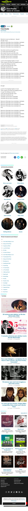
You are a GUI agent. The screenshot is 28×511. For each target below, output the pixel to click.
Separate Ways (6, 287)
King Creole (5, 274)
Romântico (9, 10)
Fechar (14, 503)
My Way (4, 250)
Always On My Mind (7, 243)
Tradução (8, 26)
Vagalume (6, 1)
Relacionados (16, 13)
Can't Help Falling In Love (8, 241)
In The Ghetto (6, 270)
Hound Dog (5, 265)
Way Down (5, 291)
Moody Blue (5, 276)
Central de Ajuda (17, 480)
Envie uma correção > (14, 153)
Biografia (22, 13)
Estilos (13, 4)
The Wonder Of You (7, 256)
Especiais (3, 480)
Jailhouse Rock (6, 272)
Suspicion (5, 289)
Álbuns (6, 13)
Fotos (10, 13)
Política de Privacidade (18, 483)
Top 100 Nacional (4, 483)
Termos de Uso (17, 481)
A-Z (18, 4)
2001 (16, 128)
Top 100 (8, 4)
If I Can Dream (6, 267)
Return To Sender (6, 285)
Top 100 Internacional (5, 485)
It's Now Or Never (6, 252)
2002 (6, 128)
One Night (5, 283)
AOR (12, 10)
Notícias (23, 4)
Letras (2, 13)
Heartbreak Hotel (6, 263)
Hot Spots (3, 481)
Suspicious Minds (6, 245)
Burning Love (6, 261)
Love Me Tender (6, 248)
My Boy (4, 278)
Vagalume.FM (24, 413)
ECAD (2, 129)
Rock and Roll (16, 10)
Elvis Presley (12, 9)
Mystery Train (6, 280)
